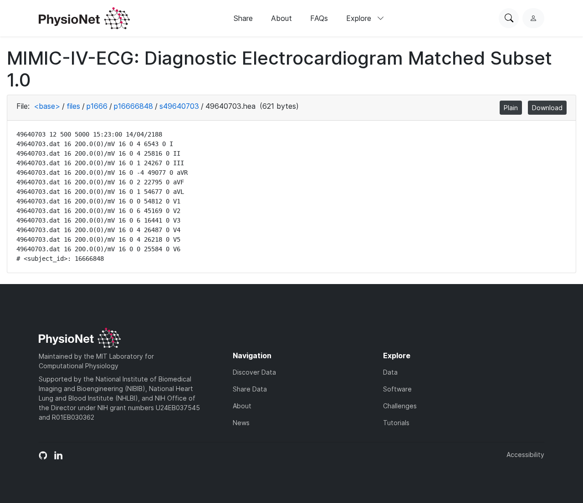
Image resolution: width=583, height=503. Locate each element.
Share (243, 18)
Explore (359, 18)
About (281, 18)
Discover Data (254, 372)
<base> (47, 106)
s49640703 (179, 106)
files (73, 106)
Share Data (250, 389)
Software (397, 389)
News (241, 423)
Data (390, 372)
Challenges (400, 406)
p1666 (97, 106)
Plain (511, 108)
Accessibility (525, 454)
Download (547, 108)
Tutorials (396, 423)
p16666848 (133, 106)
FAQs (319, 18)
